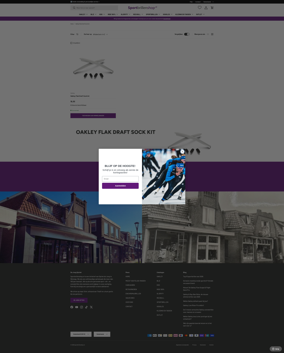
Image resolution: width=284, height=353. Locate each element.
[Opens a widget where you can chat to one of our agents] (276, 349)
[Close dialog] (182, 152)
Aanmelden (120, 186)
